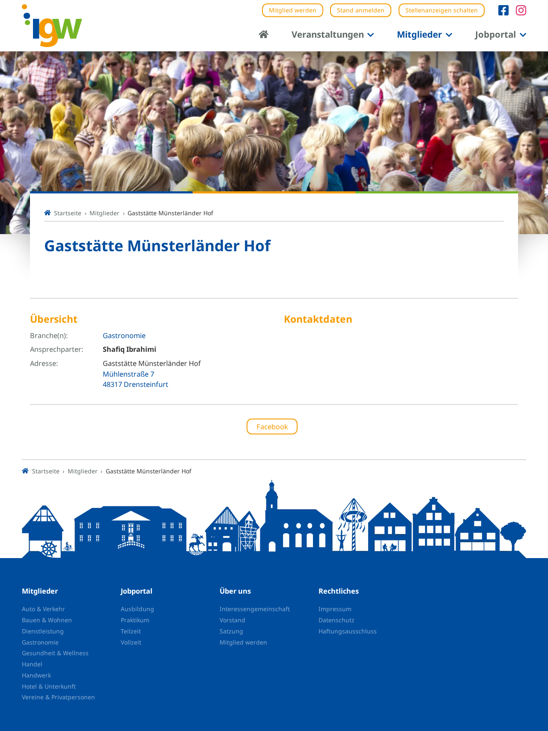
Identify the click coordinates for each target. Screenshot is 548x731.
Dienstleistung (43, 631)
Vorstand (232, 620)
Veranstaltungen (328, 34)
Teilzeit (131, 631)
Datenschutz (336, 620)
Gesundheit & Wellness (55, 653)
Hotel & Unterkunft (49, 686)
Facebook (272, 426)
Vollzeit (131, 642)
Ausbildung (137, 609)
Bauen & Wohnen (47, 620)
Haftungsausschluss (348, 631)
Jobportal (495, 34)
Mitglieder (419, 34)
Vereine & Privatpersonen (58, 697)
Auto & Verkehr (43, 609)
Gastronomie (124, 335)
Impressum (335, 609)
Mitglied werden (292, 10)
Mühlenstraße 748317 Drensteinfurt (135, 379)
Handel (32, 664)
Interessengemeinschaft (255, 609)
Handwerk (36, 675)
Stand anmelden (360, 10)
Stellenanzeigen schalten (441, 10)
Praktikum (135, 620)
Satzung (231, 631)
